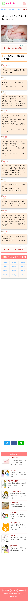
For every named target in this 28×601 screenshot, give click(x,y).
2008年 (23, 275)
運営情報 (6, 590)
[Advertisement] (14, 295)
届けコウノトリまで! (15, 10)
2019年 (5, 262)
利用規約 (14, 590)
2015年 (14, 267)
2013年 (5, 271)
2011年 (23, 271)
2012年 (14, 271)
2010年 (5, 275)
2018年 (14, 262)
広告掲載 (22, 590)
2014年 (23, 267)
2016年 (5, 267)
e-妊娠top (4, 10)
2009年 (14, 275)
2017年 (23, 262)
